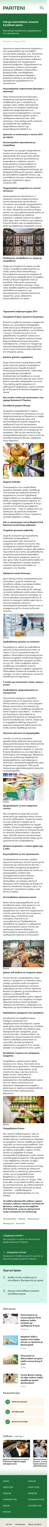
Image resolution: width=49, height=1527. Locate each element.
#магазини (8, 1223)
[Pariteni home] (14, 8)
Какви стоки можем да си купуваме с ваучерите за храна (25, 1279)
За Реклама (20, 1524)
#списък (20, 1223)
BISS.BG (6, 1506)
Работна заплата (19, 1402)
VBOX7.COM (8, 1487)
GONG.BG (7, 1493)
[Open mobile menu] (41, 8)
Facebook (12, 1209)
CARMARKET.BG (10, 1499)
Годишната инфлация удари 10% (20, 311)
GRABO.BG (32, 1493)
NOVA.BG (7, 1512)
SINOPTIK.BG (33, 1487)
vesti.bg (18, 1436)
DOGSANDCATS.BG (36, 1499)
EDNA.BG (32, 1481)
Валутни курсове (20, 1422)
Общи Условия (34, 1524)
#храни (22, 1219)
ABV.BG (6, 1481)
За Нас (9, 1524)
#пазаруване (9, 1219)
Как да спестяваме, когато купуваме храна (23, 1292)
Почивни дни (18, 1412)
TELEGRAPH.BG (34, 1506)
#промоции (33, 1219)
